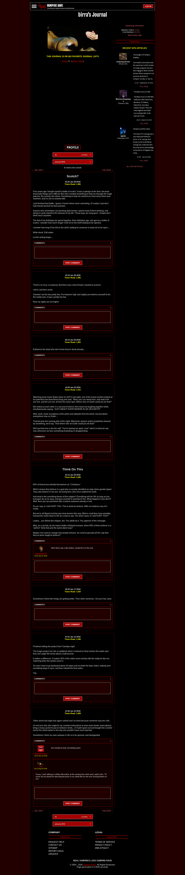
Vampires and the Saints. (141, 129)
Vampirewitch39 (41, 554)
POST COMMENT (72, 263)
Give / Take (78, 61)
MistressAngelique (123, 100)
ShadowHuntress (41, 753)
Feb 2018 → (107, 170)
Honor (64, 61)
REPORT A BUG (56, 851)
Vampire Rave (89, 865)
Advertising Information (134, 26)
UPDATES (53, 854)
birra (40, 766)
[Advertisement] (73, 102)
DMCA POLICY (102, 848)
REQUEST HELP (56, 842)
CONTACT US (55, 845)
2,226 (137, 30)
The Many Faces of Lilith (142, 92)
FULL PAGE (144, 86)
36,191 (137, 32)
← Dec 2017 (37, 170)
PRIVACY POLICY (103, 845)
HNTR (123, 136)
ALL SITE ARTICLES (134, 166)
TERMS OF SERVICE (105, 842)
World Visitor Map (135, 35)
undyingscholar (123, 62)
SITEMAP (52, 848)
